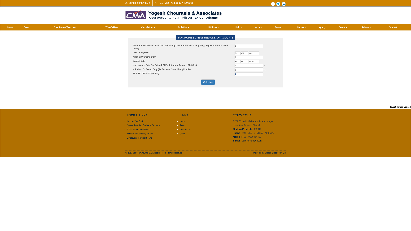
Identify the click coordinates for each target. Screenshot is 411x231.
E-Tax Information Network (139, 129)
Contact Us (394, 27)
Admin (365, 27)
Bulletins (183, 27)
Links (238, 27)
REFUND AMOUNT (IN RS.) (146, 73)
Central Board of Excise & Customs (143, 125)
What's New (111, 27)
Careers (343, 27)
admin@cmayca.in (139, 2)
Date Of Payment (141, 52)
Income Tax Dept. (135, 121)
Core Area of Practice (65, 27)
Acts (257, 27)
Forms (300, 27)
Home (9, 27)
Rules (278, 27)
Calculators (147, 27)
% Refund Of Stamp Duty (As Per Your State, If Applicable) (162, 69)
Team (26, 27)
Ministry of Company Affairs (140, 134)
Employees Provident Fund (139, 138)
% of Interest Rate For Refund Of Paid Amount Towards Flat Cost (165, 65)
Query (322, 27)
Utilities (212, 27)
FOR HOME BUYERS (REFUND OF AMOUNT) (205, 37)
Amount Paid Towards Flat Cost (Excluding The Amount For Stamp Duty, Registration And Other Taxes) (180, 47)
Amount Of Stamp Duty (144, 57)
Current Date (139, 61)
